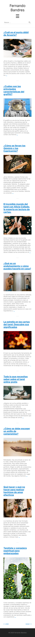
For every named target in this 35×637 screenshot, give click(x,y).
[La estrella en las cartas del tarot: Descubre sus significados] (18, 340)
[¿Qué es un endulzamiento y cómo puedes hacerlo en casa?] (18, 282)
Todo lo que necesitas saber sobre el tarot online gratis (16, 379)
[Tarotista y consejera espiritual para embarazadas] (18, 578)
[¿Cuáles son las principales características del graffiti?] (18, 107)
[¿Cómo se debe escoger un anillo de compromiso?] (18, 447)
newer (29, 624)
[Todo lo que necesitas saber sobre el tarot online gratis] (18, 393)
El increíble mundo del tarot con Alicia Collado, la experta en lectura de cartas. (17, 208)
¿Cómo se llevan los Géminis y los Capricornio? (14, 148)
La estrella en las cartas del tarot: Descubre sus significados (17, 324)
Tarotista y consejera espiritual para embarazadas (15, 551)
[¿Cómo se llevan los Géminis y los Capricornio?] (18, 164)
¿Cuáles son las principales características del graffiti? (14, 90)
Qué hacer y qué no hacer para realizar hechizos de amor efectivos (14, 491)
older (6, 624)
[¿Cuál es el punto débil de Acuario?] (18, 48)
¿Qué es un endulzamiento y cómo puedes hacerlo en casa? (17, 266)
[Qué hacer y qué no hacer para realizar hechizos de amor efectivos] (18, 508)
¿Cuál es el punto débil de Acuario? (16, 33)
